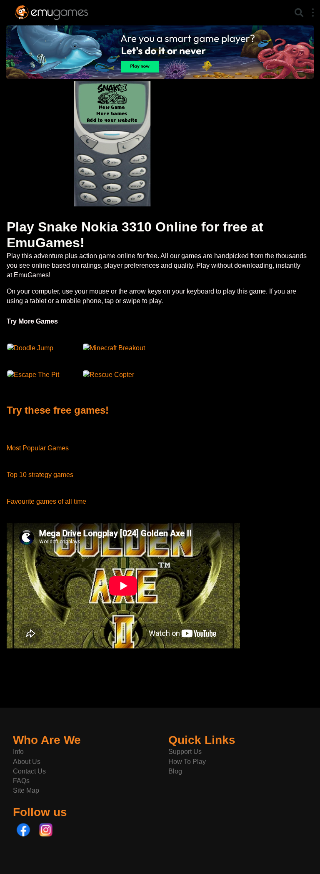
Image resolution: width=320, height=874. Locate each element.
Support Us (185, 751)
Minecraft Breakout (117, 348)
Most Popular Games (38, 448)
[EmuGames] (51, 11)
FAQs (21, 780)
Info (18, 751)
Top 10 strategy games (40, 474)
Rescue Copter (112, 374)
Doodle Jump (33, 348)
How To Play (187, 761)
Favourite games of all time (46, 501)
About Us (26, 761)
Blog (175, 771)
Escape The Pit (36, 374)
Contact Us (29, 771)
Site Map (26, 790)
